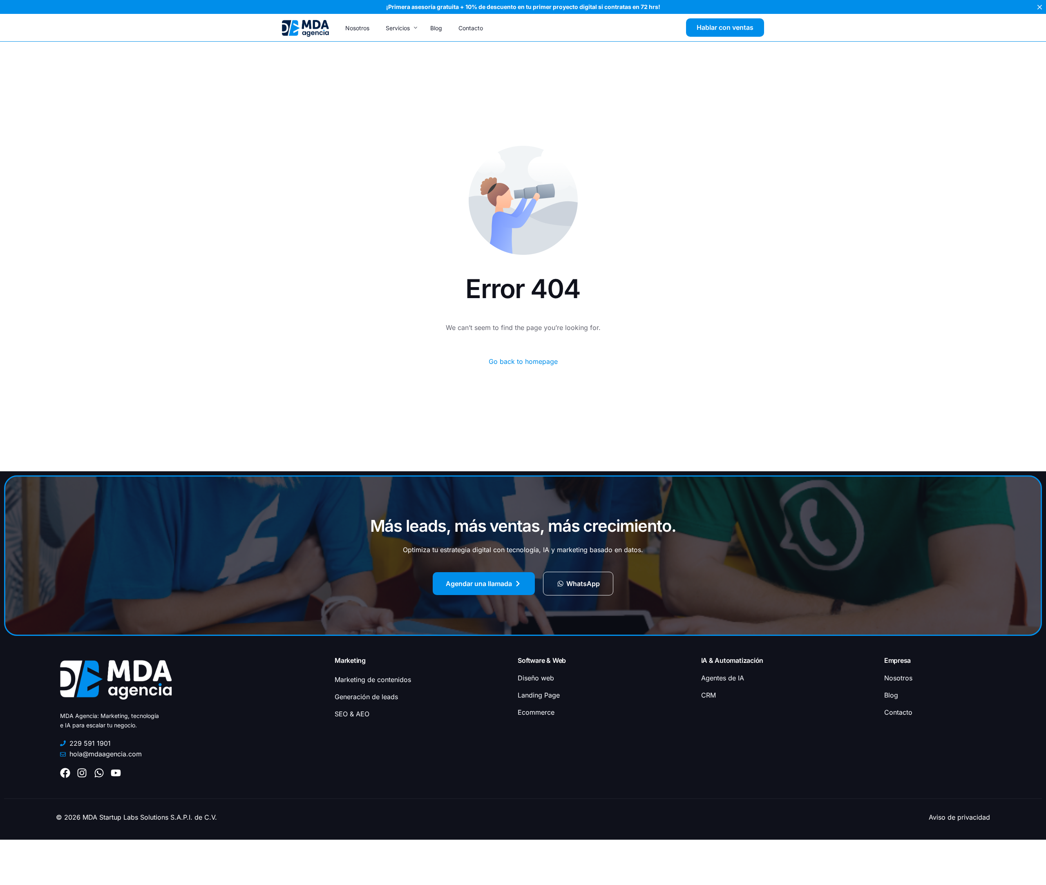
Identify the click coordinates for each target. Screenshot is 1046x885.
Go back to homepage (523, 361)
